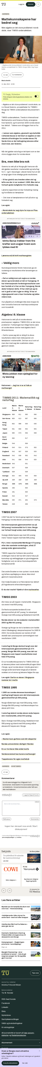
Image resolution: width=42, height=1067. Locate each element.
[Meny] (38, 4)
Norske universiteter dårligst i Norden (18, 744)
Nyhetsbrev (16, 766)
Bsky (4, 1011)
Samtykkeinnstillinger (10, 1019)
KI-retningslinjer (8, 1027)
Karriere (5, 14)
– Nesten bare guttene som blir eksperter (19, 739)
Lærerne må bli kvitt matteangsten (17, 256)
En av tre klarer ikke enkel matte (15, 749)
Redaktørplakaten (19, 1035)
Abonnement (7, 1043)
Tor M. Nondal (7, 993)
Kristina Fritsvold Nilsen (11, 985)
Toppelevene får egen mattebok (15, 759)
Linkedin (5, 1007)
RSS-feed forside (9, 999)
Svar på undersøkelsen (10, 1063)
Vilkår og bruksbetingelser (12, 1023)
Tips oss (35, 973)
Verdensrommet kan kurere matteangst (18, 754)
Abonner (30, 4)
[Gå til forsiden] (4, 4)
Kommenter (18, 75)
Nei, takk (25, 1063)
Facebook (6, 1003)
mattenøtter (33, 590)
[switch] (37, 96)
